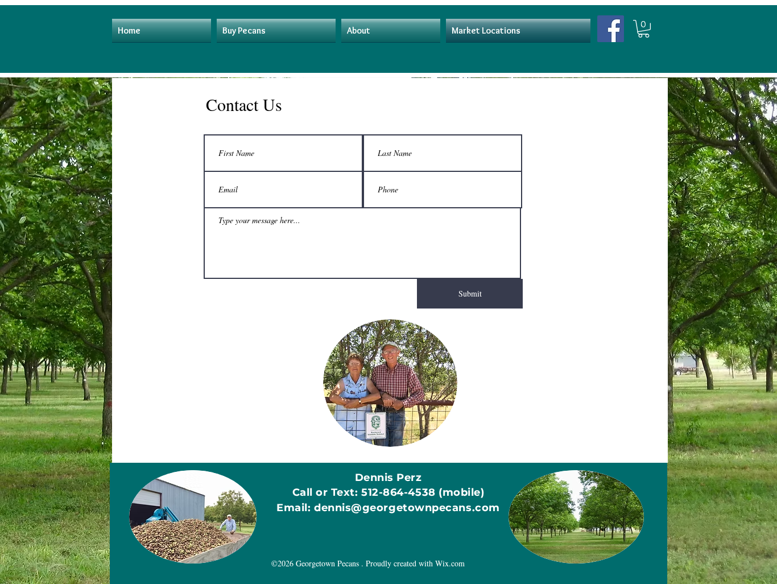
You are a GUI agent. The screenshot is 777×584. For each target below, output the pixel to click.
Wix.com (450, 563)
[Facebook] (610, 28)
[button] (643, 29)
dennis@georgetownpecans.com (407, 507)
